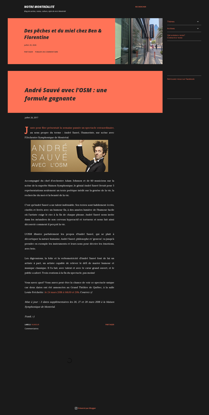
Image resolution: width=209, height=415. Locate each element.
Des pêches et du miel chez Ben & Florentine (63, 33)
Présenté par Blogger (87, 408)
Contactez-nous (174, 37)
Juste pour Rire (38, 127)
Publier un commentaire (46, 52)
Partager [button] (28, 52)
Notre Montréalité (39, 7)
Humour (35, 324)
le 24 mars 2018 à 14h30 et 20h (62, 292)
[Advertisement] (185, 58)
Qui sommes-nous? (176, 35)
